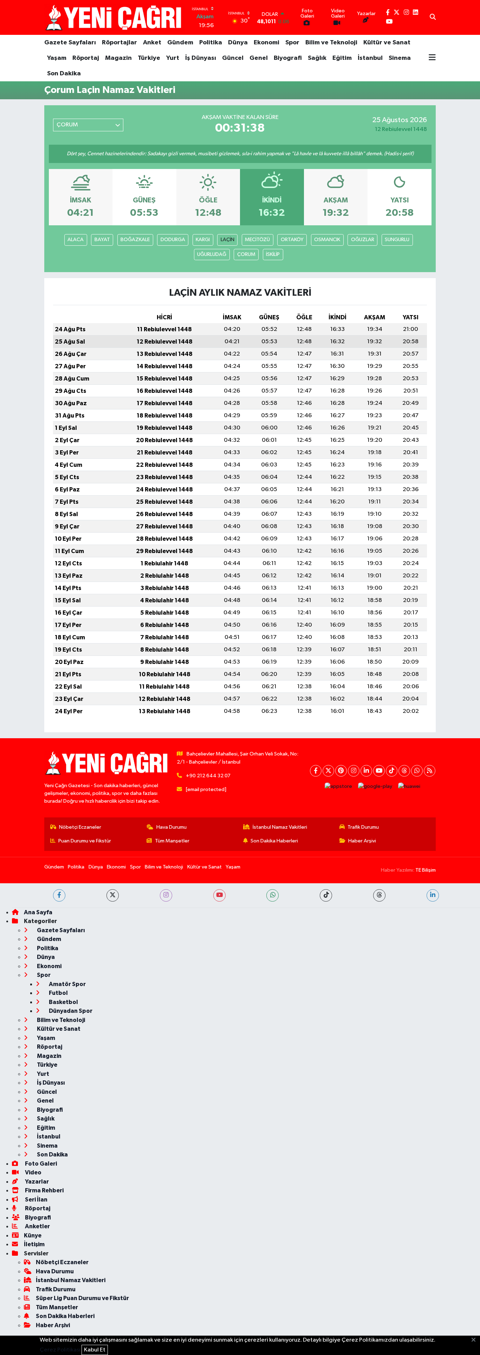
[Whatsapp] (417, 771)
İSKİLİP (273, 254)
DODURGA (173, 239)
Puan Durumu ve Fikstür (84, 840)
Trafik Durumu (363, 827)
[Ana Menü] (432, 58)
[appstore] (338, 787)
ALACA (75, 239)
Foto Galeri (40, 1164)
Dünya (238, 42)
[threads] (379, 895)
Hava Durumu (171, 827)
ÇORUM (246, 254)
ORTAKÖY (292, 239)
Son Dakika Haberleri (274, 840)
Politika (210, 42)
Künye (32, 1235)
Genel (258, 58)
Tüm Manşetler (172, 840)
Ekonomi (266, 42)
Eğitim (342, 58)
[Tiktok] (391, 771)
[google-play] (375, 787)
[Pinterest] (341, 771)
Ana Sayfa (38, 912)
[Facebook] (316, 771)
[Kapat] (475, 1340)
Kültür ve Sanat (386, 42)
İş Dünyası (200, 58)
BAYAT (102, 239)
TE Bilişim (425, 870)
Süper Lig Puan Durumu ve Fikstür (82, 1298)
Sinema (400, 58)
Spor (292, 42)
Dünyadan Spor (70, 1011)
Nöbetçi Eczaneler (80, 827)
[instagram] (166, 895)
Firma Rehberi (44, 1190)
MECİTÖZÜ (257, 239)
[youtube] (219, 895)
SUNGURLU (397, 239)
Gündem (180, 42)
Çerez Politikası (60, 1350)
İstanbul (370, 58)
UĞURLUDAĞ (211, 254)
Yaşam (56, 58)
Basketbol (63, 1002)
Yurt (172, 58)
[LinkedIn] (366, 771)
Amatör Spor (67, 984)
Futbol (58, 993)
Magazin (118, 58)
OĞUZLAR (362, 239)
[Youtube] (379, 771)
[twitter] (112, 895)
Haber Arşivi (362, 840)
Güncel (233, 58)
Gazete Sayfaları (70, 42)
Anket (152, 42)
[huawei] (409, 787)
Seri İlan (35, 1200)
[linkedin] (433, 895)
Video (32, 1172)
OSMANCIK (327, 239)
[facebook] (59, 895)
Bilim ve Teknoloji (331, 42)
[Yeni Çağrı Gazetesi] (114, 17)
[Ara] (433, 17)
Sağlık (317, 58)
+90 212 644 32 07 (208, 775)
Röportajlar (119, 42)
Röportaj (85, 58)
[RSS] (429, 771)
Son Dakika (64, 73)
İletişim (34, 1244)
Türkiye (149, 58)
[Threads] (404, 771)
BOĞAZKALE (135, 239)
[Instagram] (353, 771)
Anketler (37, 1226)
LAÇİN (227, 239)
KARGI (203, 239)
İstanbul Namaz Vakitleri (280, 827)
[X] (328, 771)
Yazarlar (36, 1182)
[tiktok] (326, 895)
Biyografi (288, 58)
